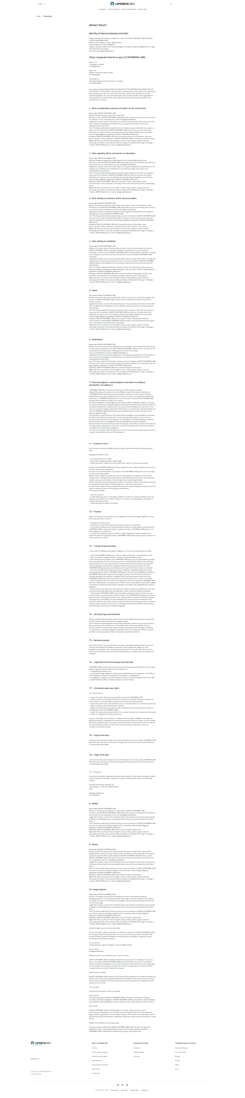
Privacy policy (115, 1090)
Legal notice (124, 1090)
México (177, 1065)
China (176, 1069)
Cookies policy (134, 1090)
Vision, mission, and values (99, 1052)
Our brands (102, 9)
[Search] (171, 4)
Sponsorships (96, 1069)
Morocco (177, 1060)
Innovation (137, 1056)
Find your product (114, 9)
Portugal (177, 1056)
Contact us (35, 1059)
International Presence (181, 1048)
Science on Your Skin (141, 1043)
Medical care (142, 9)
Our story (94, 1048)
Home (38, 16)
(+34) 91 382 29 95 (36, 1074)
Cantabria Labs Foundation (100, 1056)
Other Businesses (97, 1060)
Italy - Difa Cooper (180, 1052)
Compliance (144, 1090)
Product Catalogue (139, 1052)
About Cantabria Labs (129, 9)
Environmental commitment (100, 1065)
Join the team (96, 1073)
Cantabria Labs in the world (185, 1043)
